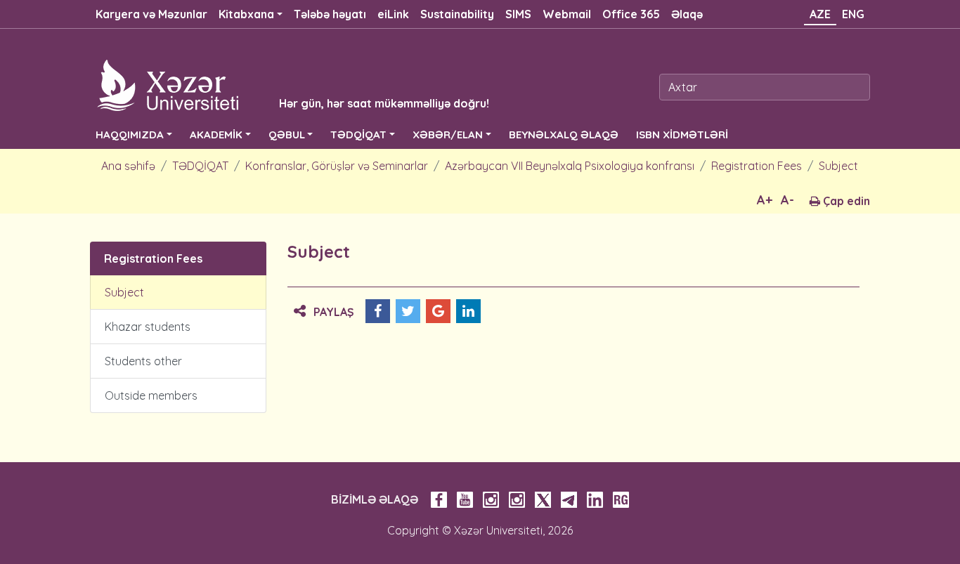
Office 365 (631, 14)
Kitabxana (246, 14)
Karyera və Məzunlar (151, 14)
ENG (853, 14)
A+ (764, 200)
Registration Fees (756, 166)
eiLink (393, 14)
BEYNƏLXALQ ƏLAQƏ (563, 134)
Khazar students (147, 327)
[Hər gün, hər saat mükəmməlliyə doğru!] (270, 84)
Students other (143, 361)
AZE (820, 14)
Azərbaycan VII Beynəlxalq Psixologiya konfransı (569, 166)
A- (787, 200)
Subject (838, 166)
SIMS (518, 14)
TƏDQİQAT (358, 134)
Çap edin (845, 201)
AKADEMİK (216, 134)
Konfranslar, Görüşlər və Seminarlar (336, 166)
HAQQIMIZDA (130, 134)
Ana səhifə (128, 166)
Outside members (151, 395)
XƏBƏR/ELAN (448, 134)
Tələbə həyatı (330, 14)
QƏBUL (286, 134)
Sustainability (457, 14)
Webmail (567, 14)
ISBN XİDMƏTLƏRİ (682, 134)
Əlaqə (687, 14)
